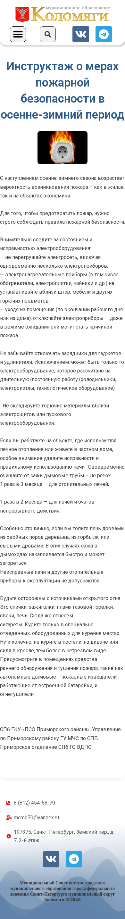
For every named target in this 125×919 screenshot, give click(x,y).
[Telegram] (104, 34)
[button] (18, 34)
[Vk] (80, 34)
